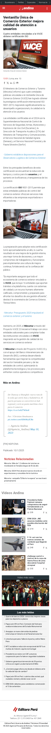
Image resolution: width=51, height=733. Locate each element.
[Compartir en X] (46, 512)
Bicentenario (10, 2)
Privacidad (43, 723)
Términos (34, 723)
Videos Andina (12, 493)
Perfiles (21, 2)
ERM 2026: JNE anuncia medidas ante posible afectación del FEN (37, 522)
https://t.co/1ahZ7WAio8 (18, 410)
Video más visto (25, 577)
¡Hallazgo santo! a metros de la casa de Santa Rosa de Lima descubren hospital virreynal (36, 560)
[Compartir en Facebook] (44, 512)
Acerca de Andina (22, 723)
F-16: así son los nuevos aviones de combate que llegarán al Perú (37, 540)
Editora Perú (9, 723)
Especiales (31, 2)
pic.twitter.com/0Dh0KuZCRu (20, 419)
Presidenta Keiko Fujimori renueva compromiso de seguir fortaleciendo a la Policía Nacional (37, 504)
